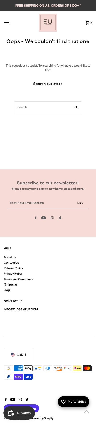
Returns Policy (13, 268)
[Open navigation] (20, 22)
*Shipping (10, 284)
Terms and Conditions (18, 279)
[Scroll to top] (86, 411)
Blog (7, 290)
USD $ (22, 354)
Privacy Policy (13, 273)
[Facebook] (36, 218)
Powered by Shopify (41, 418)
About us (10, 257)
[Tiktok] (60, 218)
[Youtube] (43, 218)
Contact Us (11, 262)
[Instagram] (52, 218)
